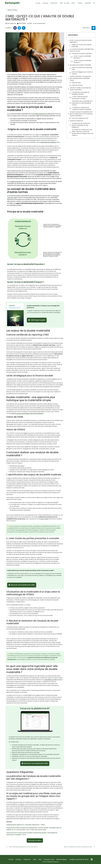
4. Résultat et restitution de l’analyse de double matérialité (81, 108)
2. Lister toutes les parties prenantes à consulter (80, 97)
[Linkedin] (93, 28)
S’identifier (88, 3)
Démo (73, 3)
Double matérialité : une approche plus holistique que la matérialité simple (80, 78)
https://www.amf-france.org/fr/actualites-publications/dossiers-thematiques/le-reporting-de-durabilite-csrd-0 (32, 833)
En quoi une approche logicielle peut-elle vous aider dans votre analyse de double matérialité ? (81, 114)
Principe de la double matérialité (82, 53)
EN (94, 3)
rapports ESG (22, 146)
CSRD (61, 3)
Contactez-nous (49, 859)
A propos (45, 3)
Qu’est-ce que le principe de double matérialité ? (80, 41)
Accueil (38, 3)
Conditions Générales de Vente (78, 859)
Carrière (80, 3)
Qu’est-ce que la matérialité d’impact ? (82, 61)
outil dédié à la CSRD (50, 680)
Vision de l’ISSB (76, 83)
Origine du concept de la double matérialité (81, 45)
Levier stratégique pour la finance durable (82, 73)
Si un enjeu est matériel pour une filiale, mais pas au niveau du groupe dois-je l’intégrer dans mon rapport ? (82, 132)
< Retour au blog (12, 10)
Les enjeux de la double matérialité (80, 65)
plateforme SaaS (16, 181)
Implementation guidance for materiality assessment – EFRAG (25, 825)
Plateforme (53, 3)
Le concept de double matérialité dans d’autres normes (82, 50)
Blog (67, 3)
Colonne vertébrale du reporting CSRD (82, 68)
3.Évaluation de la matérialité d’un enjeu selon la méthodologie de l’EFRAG (82, 103)
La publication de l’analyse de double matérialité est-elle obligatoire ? (81, 125)
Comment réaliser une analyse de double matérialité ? (80, 89)
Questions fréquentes (76, 121)
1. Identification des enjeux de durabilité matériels (80, 93)
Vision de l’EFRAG (77, 85)
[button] (15, 28)
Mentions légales (61, 859)
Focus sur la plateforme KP (80, 118)
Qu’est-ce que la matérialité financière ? (82, 57)
